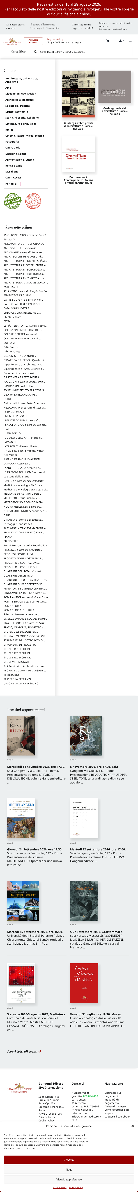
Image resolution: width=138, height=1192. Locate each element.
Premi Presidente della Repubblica (25, 545)
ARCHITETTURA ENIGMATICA (25, 279)
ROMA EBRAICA (25, 603)
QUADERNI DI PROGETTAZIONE (24, 585)
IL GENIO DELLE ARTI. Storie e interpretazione (22, 439)
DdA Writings (12, 351)
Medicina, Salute (15, 153)
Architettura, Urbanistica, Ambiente (21, 80)
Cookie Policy (60, 1187)
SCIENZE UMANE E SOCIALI (24, 620)
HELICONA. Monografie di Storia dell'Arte (24, 409)
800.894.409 (90, 1096)
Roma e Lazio (13, 165)
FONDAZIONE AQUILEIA (18, 386)
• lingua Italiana (55, 42)
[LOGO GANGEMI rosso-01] (12, 37)
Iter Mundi (10, 455)
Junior (9, 129)
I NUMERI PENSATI (15, 416)
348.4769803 (91, 1106)
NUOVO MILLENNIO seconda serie (25, 512)
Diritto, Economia (16, 111)
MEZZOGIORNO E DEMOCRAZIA (23, 502)
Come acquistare (81, 24)
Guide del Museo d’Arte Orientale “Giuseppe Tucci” (24, 404)
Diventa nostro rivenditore (113, 29)
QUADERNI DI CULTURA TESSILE (24, 581)
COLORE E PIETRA (20, 335)
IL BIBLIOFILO (12, 433)
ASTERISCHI (11, 287)
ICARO (8, 429)
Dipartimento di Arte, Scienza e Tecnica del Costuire (23, 370)
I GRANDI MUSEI (14, 412)
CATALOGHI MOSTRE (16, 308)
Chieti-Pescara (12, 317)
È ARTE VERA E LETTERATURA (21, 377)
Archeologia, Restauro (19, 99)
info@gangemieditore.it (86, 1116)
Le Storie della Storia (16, 476)
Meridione (11, 171)
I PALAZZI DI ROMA (21, 422)
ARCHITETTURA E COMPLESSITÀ (24, 262)
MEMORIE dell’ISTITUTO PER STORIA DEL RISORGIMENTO (21, 495)
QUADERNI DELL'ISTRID (18, 575)
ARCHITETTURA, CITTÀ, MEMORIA (25, 284)
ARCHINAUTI (23, 254)
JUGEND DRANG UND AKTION (22, 459)
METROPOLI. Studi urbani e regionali (21, 499)
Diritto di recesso (115, 1106)
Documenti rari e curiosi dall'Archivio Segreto (19, 374)
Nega (69, 1169)
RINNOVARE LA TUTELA (24, 594)
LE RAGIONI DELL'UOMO (24, 473)
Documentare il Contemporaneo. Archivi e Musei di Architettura (78, 179)
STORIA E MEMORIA (25, 637)
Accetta (69, 1159)
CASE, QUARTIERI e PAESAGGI (22, 304)
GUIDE (8, 399)
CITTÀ (7, 321)
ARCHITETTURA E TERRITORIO (23, 275)
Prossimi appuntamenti (26, 709)
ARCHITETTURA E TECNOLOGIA (24, 271)
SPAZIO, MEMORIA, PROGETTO (24, 629)
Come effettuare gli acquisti (117, 1111)
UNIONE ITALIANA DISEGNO (21, 683)
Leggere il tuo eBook (82, 28)
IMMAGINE (10, 442)
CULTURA (9, 342)
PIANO (8, 536)
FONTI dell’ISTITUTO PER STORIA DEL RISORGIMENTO (24, 391)
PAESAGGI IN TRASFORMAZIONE (25, 530)
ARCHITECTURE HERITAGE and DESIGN (22, 258)
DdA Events (11, 347)
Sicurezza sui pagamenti (113, 1094)
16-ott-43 (9, 239)
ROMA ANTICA (26, 597)
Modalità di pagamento (112, 1101)
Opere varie (12, 147)
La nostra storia (15, 24)
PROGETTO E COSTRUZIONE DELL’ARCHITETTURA (21, 564)
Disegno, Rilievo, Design (20, 93)
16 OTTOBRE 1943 (25, 236)
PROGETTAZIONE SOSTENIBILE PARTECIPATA (23, 560)
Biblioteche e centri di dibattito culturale (115, 25)
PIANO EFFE (11, 541)
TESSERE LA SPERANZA (18, 679)
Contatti (11, 28)
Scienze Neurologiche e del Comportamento (21, 616)
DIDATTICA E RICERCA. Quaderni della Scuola (24, 361)
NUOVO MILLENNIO (22, 508)
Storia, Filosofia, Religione (22, 117)
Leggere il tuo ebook (117, 1116)
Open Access (13, 177)
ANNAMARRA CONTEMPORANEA (24, 243)
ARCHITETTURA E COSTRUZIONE (25, 266)
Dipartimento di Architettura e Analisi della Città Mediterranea (23, 366)
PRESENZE (22, 551)
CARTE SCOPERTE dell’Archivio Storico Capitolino (22, 301)
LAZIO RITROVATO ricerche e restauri (21, 469)
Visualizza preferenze (69, 1179)
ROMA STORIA (12, 606)
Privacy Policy (76, 1187)
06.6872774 (79, 1103)
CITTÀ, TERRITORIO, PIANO (24, 327)
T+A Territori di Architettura (25, 667)
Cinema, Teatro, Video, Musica (24, 135)
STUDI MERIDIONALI (16, 661)
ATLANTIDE (25, 291)
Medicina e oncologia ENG (24, 486)
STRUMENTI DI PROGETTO (20, 644)
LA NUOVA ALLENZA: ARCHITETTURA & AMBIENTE (21, 465)
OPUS (7, 515)
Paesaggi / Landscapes (18, 524)
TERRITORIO (11, 674)
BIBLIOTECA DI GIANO (17, 295)
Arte (8, 87)
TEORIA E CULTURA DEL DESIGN (24, 672)
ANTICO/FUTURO (20, 249)
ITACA (24, 450)
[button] (132, 1126)
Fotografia (12, 141)
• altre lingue (73, 42)
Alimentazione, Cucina (19, 159)
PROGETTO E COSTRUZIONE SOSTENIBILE (21, 568)
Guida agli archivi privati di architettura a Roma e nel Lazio (78, 125)
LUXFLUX (24, 481)
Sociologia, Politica (17, 105)
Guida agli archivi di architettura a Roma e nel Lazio (115, 110)
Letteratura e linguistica (20, 123)
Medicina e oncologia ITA (25, 491)
